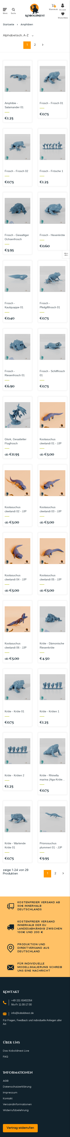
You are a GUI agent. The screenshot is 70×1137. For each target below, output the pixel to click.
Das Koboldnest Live (16, 1051)
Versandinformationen (17, 1104)
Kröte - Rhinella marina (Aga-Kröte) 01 (51, 778)
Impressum (10, 1092)
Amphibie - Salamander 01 (14, 105)
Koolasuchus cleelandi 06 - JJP (15, 645)
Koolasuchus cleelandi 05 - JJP (50, 577)
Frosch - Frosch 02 (16, 171)
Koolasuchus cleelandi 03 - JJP (50, 509)
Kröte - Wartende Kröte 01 (15, 845)
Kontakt (7, 1098)
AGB (6, 1081)
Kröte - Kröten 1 (49, 711)
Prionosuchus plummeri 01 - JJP (51, 845)
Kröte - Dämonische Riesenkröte (52, 645)
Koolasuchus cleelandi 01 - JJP (50, 441)
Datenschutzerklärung (17, 1087)
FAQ (5, 1057)
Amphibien (27, 25)
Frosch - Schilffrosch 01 (52, 373)
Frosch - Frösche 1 (51, 171)
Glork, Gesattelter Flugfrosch (15, 441)
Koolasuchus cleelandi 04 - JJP (15, 577)
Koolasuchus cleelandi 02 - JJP (15, 509)
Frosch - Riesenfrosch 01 (15, 373)
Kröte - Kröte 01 (14, 711)
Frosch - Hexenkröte (52, 235)
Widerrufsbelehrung (16, 1110)
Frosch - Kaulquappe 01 (14, 305)
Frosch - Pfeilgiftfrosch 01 (50, 305)
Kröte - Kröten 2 (14, 775)
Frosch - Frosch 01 (51, 103)
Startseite (8, 25)
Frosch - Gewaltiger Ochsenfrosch (17, 237)
